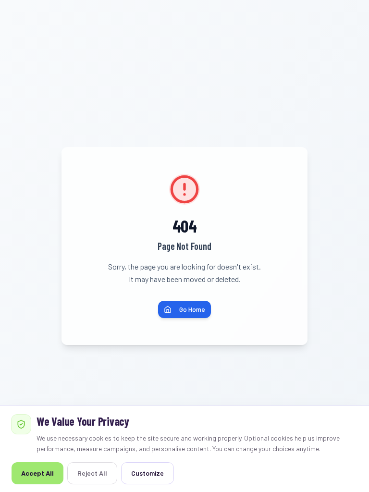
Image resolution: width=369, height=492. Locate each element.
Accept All (37, 473)
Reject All (92, 473)
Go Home (192, 309)
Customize (147, 473)
